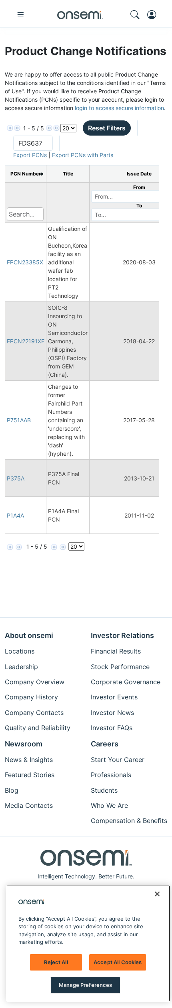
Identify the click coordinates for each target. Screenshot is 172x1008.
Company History (31, 697)
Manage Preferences (85, 985)
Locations (19, 651)
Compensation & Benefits (129, 821)
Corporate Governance (125, 682)
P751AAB (19, 420)
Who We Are (109, 805)
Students (104, 790)
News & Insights (29, 760)
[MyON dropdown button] (154, 15)
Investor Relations (122, 635)
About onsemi (29, 635)
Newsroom (23, 744)
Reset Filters (107, 128)
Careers (104, 744)
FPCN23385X (25, 262)
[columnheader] (25, 174)
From (139, 187)
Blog (11, 790)
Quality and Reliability (37, 728)
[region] (88, 943)
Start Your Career (117, 760)
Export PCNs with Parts (82, 155)
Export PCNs (30, 155)
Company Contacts (34, 713)
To (139, 206)
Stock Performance (120, 667)
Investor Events (114, 697)
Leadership (21, 667)
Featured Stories (29, 775)
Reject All (56, 962)
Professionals (111, 775)
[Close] (157, 894)
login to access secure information (119, 107)
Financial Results (116, 651)
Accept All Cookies (118, 962)
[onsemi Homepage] (80, 15)
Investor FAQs (111, 728)
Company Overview (34, 682)
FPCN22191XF (25, 341)
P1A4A (15, 515)
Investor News (112, 713)
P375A (15, 478)
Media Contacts (29, 805)
